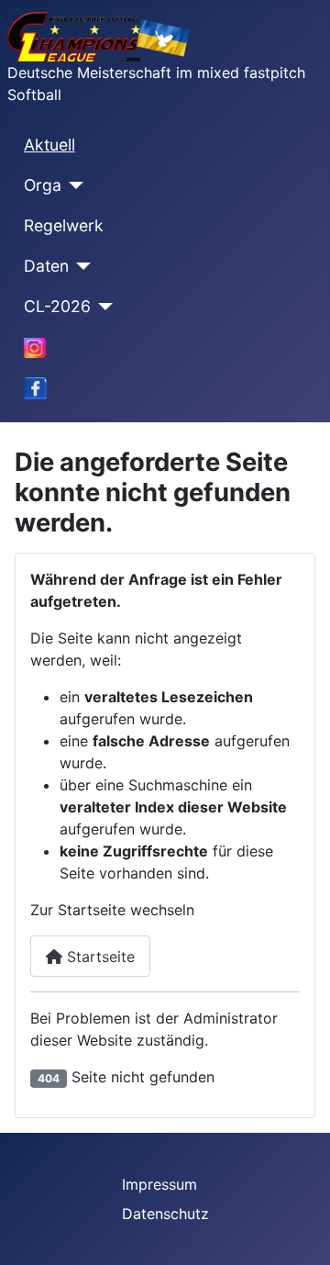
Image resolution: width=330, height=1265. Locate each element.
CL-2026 (57, 306)
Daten (46, 265)
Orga (42, 185)
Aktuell (49, 144)
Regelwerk (64, 225)
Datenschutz (165, 1213)
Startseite (98, 956)
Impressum (159, 1184)
